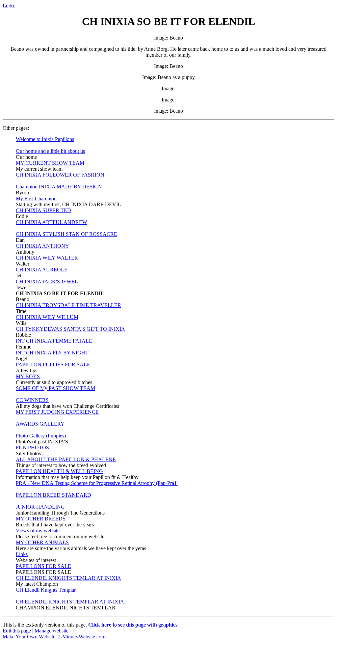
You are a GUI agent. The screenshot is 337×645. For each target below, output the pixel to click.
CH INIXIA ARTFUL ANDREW (51, 222)
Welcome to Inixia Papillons (45, 139)
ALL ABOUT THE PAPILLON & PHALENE (66, 459)
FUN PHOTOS (32, 447)
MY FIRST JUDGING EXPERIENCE (57, 412)
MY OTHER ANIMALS (42, 542)
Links (22, 554)
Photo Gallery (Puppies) (41, 435)
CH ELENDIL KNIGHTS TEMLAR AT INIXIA (68, 578)
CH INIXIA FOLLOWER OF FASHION (60, 175)
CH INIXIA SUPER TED (43, 210)
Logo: (9, 5)
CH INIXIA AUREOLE (41, 269)
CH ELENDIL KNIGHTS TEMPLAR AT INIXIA (70, 601)
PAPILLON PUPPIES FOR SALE (53, 364)
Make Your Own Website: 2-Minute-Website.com (54, 636)
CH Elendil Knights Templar (46, 590)
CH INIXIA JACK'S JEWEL (47, 281)
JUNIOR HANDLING (40, 507)
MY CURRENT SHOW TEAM (50, 163)
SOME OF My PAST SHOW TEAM (55, 388)
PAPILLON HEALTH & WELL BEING (59, 471)
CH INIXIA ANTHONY (42, 246)
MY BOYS (28, 376)
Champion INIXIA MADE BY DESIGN (59, 186)
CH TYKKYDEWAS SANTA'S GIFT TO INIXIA (70, 329)
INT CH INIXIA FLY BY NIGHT (52, 352)
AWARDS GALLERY (40, 424)
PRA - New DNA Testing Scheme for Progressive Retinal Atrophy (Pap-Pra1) (97, 483)
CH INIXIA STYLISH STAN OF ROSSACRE (66, 234)
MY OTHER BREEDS (40, 518)
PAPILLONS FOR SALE (43, 566)
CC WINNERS (32, 400)
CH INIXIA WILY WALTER (47, 258)
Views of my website (38, 530)
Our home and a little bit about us (50, 151)
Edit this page (17, 630)
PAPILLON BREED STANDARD (53, 495)
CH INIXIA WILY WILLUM (47, 317)
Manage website (51, 630)
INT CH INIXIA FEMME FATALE (54, 341)
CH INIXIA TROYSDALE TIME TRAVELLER (68, 305)
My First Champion (36, 198)
